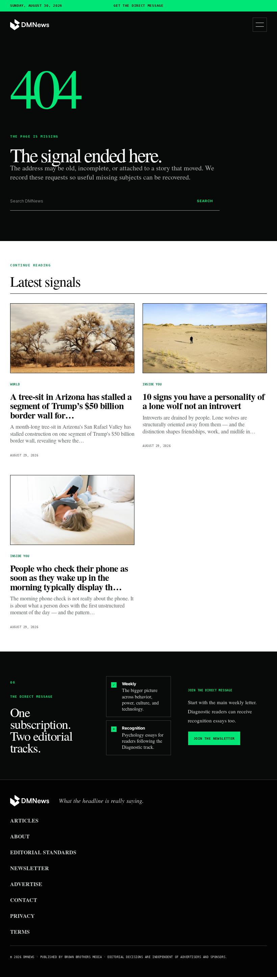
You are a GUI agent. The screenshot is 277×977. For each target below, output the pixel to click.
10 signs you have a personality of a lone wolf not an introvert (204, 401)
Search (205, 201)
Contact (23, 900)
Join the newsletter (214, 738)
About (20, 836)
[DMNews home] (29, 24)
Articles (24, 820)
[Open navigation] (260, 25)
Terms (20, 931)
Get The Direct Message (138, 5)
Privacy (22, 916)
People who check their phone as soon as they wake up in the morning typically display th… (69, 577)
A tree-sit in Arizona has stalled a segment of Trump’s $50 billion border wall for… (71, 406)
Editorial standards (43, 852)
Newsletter (29, 868)
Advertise (26, 884)
